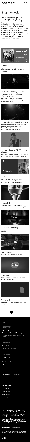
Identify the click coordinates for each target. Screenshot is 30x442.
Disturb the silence (8, 346)
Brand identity (6, 391)
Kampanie (5, 397)
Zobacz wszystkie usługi (7, 401)
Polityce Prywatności (7, 434)
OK (4, 438)
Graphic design (6, 388)
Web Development (7, 385)
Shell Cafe (6, 357)
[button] (25, 3)
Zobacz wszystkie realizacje (8, 364)
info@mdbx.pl (17, 374)
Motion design (6, 394)
